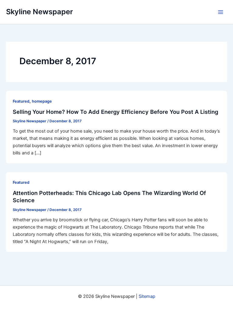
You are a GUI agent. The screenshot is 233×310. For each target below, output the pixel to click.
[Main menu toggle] (220, 12)
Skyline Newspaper (39, 11)
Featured (21, 101)
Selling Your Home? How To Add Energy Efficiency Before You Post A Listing (115, 111)
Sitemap (147, 296)
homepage (42, 101)
